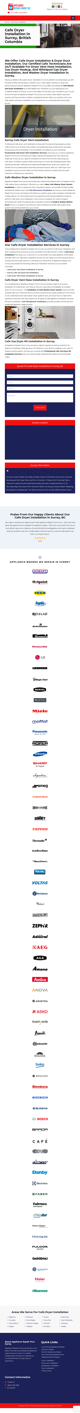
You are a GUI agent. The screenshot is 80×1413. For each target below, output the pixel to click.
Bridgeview (12, 1317)
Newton (46, 1317)
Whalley (63, 1326)
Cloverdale (12, 1320)
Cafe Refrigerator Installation (34, 302)
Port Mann (47, 1326)
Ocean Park (47, 1320)
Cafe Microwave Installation (40, 190)
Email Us (11, 1382)
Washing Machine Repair (50, 1357)
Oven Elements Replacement (52, 1354)
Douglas (11, 1326)
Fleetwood (29, 1317)
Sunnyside (64, 1323)
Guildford (29, 1326)
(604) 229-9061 (13, 1385)
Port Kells (47, 1323)
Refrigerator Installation (50, 1366)
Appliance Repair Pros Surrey (52, 1405)
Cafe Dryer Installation (18, 22)
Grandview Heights (32, 1323)
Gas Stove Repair (47, 1349)
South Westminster (67, 1320)
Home (7, 22)
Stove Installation (47, 1368)
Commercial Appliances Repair (53, 1347)
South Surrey (65, 1317)
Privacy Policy (46, 1371)
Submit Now (40, 408)
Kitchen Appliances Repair (51, 1352)
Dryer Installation (47, 1360)
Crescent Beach (13, 1323)
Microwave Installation (49, 1363)
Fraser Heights (30, 1320)
